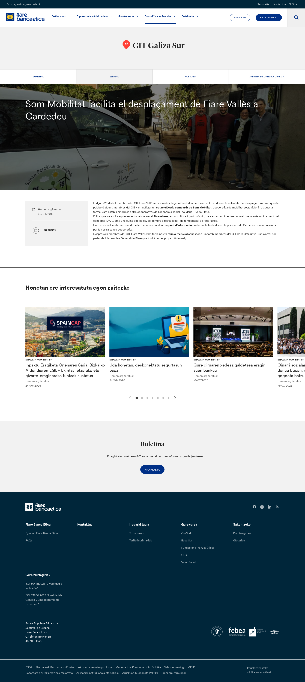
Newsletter (264, 4)
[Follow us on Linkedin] (269, 507)
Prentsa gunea (242, 533)
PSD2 (28, 667)
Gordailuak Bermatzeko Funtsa (55, 667)
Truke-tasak (136, 533)
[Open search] (296, 17)
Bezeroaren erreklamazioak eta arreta (49, 673)
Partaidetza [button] (188, 16)
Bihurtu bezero (268, 17)
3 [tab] (146, 397)
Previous (129, 397)
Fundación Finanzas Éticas (197, 547)
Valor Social (188, 562)
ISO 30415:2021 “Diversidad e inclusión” (43, 586)
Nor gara (190, 76)
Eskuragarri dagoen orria (22, 4)
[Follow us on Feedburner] (277, 507)
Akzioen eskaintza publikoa (95, 667)
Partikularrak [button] (59, 16)
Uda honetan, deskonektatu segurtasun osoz (145, 367)
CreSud (186, 533)
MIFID (191, 667)
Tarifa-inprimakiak (140, 540)
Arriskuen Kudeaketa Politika (140, 673)
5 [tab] (157, 397)
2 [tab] (141, 397)
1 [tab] (136, 397)
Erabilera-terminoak (174, 673)
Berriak (114, 76)
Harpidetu (152, 469)
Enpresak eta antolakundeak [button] (92, 16)
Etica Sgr (186, 540)
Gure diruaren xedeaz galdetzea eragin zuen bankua (229, 367)
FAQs (28, 540)
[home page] (25, 17)
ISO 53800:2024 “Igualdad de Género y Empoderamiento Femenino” (43, 599)
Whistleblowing (174, 667)
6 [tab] (162, 397)
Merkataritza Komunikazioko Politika (138, 667)
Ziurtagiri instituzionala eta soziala (97, 673)
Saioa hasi (240, 17)
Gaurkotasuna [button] (126, 16)
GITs (184, 555)
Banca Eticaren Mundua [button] (158, 16)
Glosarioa (239, 540)
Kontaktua (279, 4)
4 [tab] (152, 397)
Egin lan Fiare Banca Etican (42, 533)
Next (175, 398)
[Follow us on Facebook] (254, 507)
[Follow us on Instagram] (262, 507)
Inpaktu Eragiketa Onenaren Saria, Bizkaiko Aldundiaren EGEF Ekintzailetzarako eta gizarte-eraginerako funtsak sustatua (65, 370)
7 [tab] (168, 397)
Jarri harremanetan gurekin (266, 76)
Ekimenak (38, 76)
